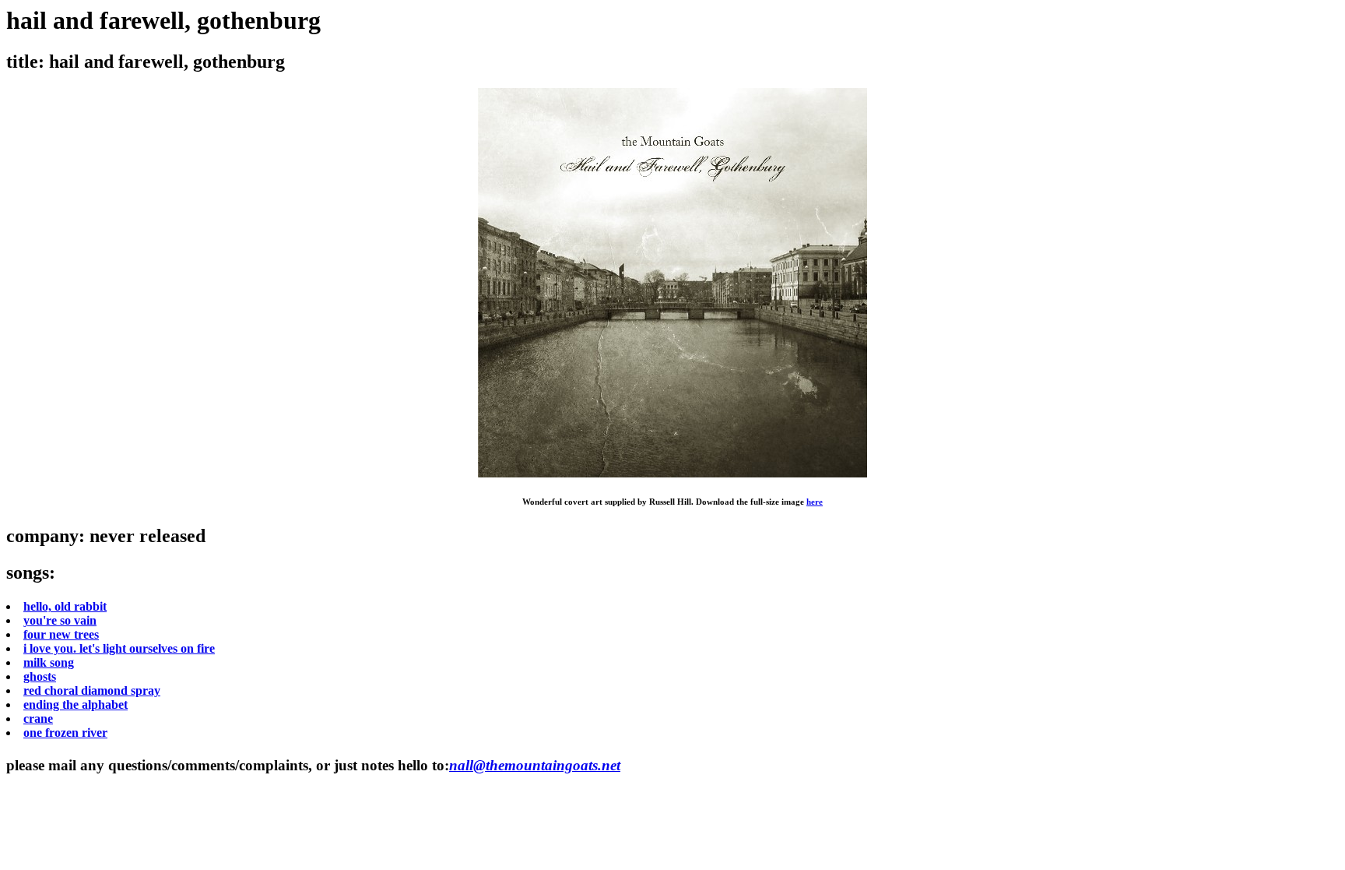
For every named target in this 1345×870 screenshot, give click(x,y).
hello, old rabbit (65, 606)
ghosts (39, 676)
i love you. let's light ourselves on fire (119, 648)
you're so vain (60, 620)
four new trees (61, 634)
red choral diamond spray (91, 690)
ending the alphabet (75, 704)
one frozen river (65, 732)
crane (38, 718)
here (814, 501)
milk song (48, 662)
